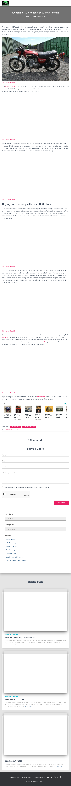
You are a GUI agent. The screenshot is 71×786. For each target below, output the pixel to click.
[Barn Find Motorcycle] (6, 3)
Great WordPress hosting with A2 (16, 560)
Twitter (51, 777)
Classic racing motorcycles (14, 550)
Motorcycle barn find (29, 426)
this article (5, 337)
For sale (13, 430)
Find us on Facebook (12, 546)
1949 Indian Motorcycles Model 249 (20, 637)
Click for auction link (8, 83)
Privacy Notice (10, 540)
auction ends (41, 397)
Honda (19, 430)
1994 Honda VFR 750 (13, 761)
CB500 (8, 430)
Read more (19, 645)
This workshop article (40, 342)
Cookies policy (11, 543)
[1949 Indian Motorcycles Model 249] (35, 610)
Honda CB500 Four (11, 86)
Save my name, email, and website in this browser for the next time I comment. (28, 487)
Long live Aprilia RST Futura (14, 557)
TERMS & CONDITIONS (39, 777)
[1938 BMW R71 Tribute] (35, 672)
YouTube (48, 777)
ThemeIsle (42, 781)
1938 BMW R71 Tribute (14, 699)
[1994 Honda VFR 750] (35, 733)
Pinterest (60, 777)
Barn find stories (15, 426)
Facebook (57, 777)
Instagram (54, 777)
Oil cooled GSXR (11, 553)
